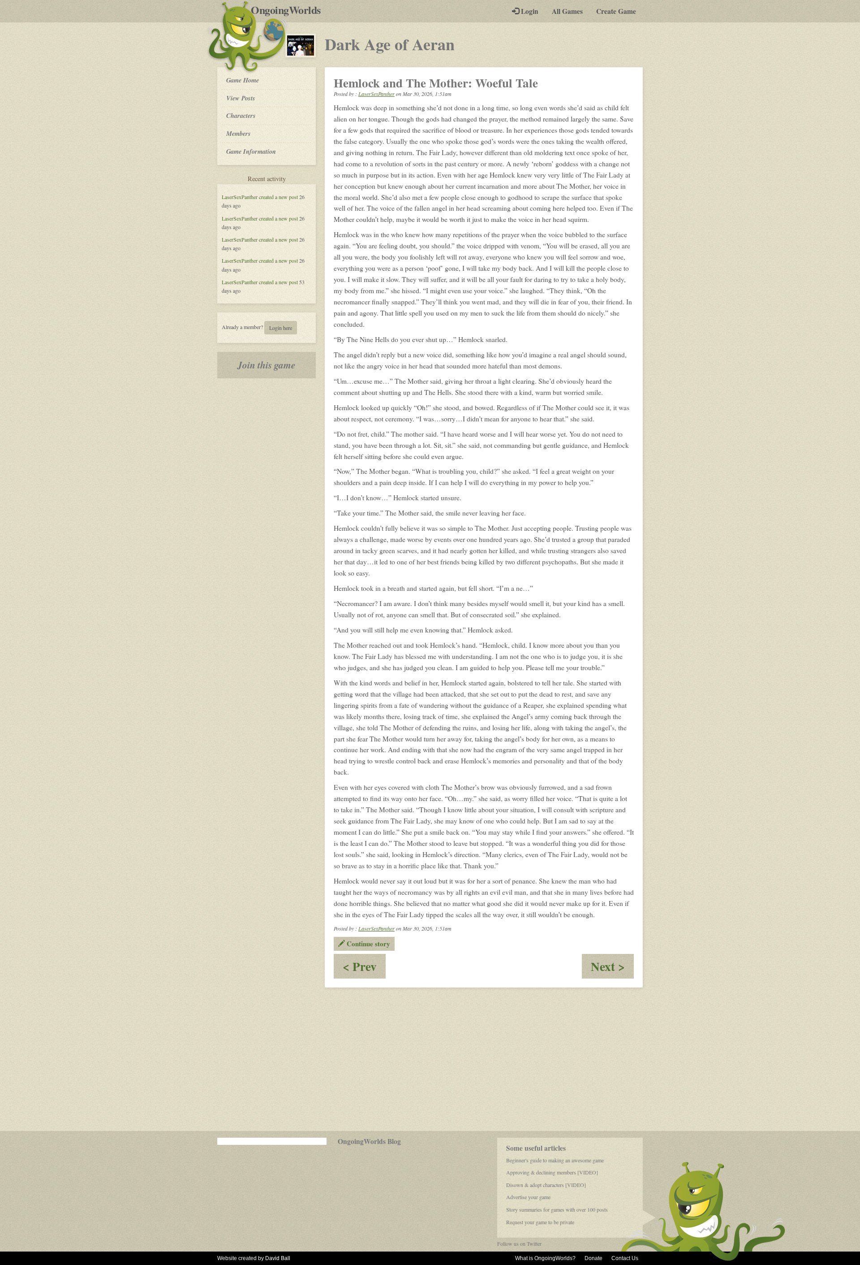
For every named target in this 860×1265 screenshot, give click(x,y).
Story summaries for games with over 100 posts (557, 1209)
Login (528, 11)
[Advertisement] (430, 1059)
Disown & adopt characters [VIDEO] (546, 1184)
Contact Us (624, 1258)
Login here (280, 327)
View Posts (240, 98)
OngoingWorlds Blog (369, 1141)
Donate (593, 1258)
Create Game (616, 11)
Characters (241, 115)
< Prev (364, 968)
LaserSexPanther (240, 196)
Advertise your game (528, 1196)
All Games (567, 11)
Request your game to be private (540, 1222)
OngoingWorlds (289, 10)
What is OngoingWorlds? (545, 1258)
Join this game (266, 365)
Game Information (251, 151)
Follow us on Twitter (519, 1243)
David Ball (277, 1258)
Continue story (367, 944)
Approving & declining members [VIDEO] (552, 1172)
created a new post (278, 196)
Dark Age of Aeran (390, 44)
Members (238, 133)
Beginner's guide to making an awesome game (555, 1160)
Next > (612, 968)
